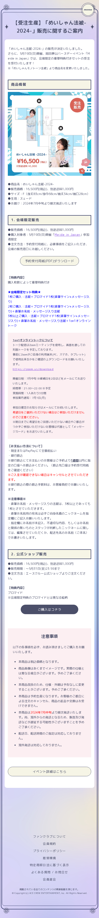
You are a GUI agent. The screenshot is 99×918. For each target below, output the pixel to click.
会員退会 (49, 879)
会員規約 (49, 844)
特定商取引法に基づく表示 (49, 865)
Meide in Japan (67, 235)
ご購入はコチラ (49, 609)
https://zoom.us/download (33, 369)
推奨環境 (49, 858)
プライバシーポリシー (49, 851)
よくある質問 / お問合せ (49, 872)
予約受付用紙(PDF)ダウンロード (49, 261)
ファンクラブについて (49, 836)
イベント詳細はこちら (50, 771)
